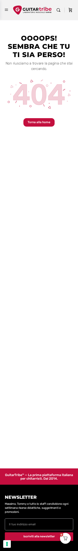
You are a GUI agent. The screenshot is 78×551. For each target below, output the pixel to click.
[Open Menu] (6, 10)
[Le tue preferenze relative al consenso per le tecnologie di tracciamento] (7, 544)
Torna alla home (39, 122)
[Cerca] (59, 10)
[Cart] (70, 10)
